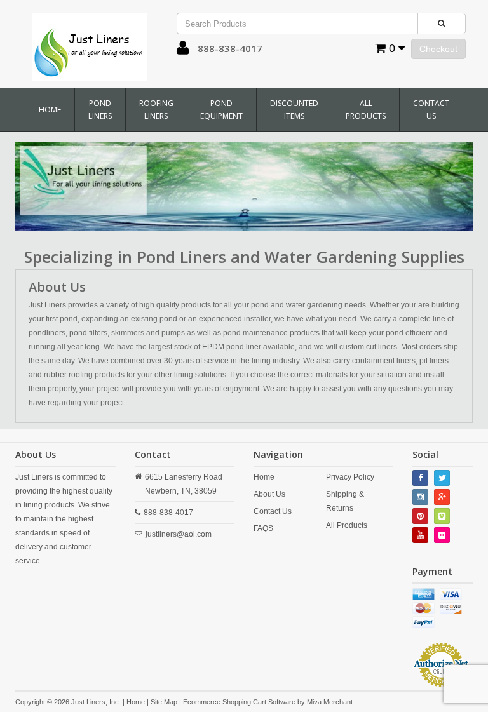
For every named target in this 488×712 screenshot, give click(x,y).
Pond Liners (100, 109)
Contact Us (431, 109)
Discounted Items (294, 109)
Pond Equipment (221, 109)
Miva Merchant (330, 702)
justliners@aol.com (179, 534)
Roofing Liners (156, 109)
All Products (366, 109)
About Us (269, 494)
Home (50, 109)
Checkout (438, 49)
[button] (183, 50)
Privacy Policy (350, 477)
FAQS (263, 528)
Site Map (164, 702)
